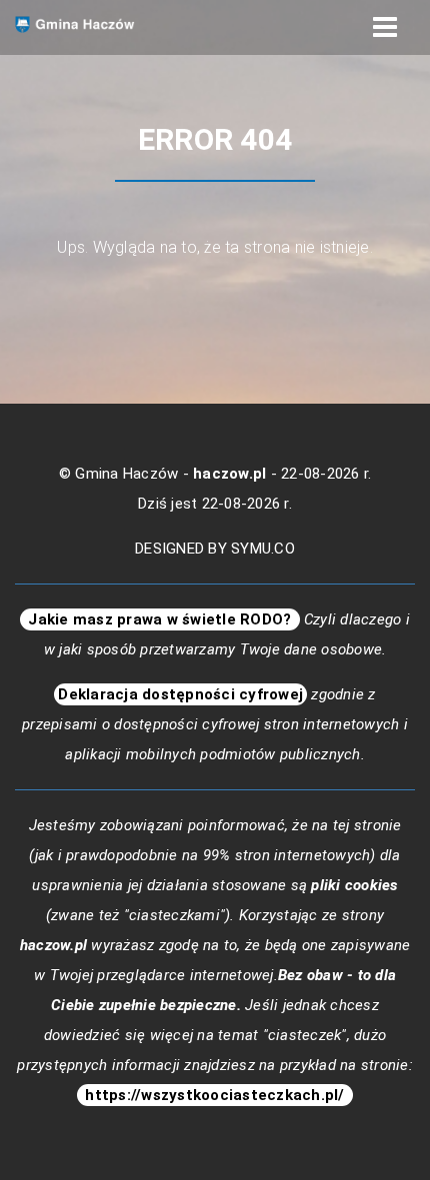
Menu (385, 27)
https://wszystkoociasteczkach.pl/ (215, 1095)
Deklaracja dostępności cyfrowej (180, 694)
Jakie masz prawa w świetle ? (160, 619)
